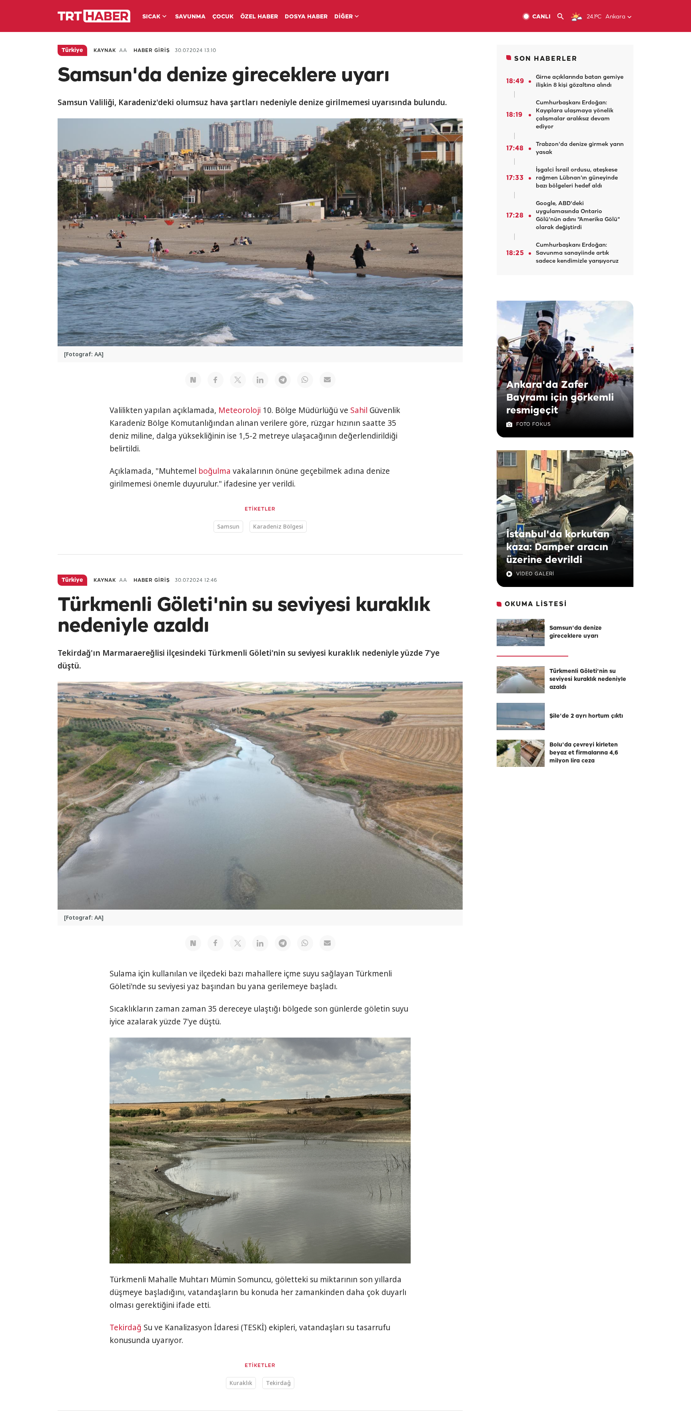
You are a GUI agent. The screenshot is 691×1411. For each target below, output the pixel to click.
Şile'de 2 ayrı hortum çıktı (586, 716)
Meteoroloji (239, 410)
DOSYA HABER (306, 17)
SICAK (151, 17)
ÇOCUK (223, 17)
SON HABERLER (545, 59)
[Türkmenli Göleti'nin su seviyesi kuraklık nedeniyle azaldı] (521, 679)
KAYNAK (105, 50)
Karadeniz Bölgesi (278, 526)
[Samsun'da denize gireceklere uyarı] (521, 632)
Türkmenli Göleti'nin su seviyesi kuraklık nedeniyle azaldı (587, 680)
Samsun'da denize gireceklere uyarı (575, 632)
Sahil (358, 410)
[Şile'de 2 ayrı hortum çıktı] (521, 716)
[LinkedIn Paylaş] (260, 380)
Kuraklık (241, 1383)
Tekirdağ (126, 1327)
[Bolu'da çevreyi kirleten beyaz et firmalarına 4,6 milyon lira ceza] (521, 753)
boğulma (214, 471)
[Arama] (564, 16)
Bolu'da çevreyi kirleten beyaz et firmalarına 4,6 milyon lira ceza (583, 753)
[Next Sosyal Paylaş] (193, 380)
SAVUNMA (190, 17)
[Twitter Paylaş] (238, 380)
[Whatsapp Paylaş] (305, 380)
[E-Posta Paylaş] (328, 380)
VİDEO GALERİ (535, 574)
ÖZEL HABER (259, 17)
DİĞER (343, 17)
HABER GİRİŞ (152, 50)
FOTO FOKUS (533, 424)
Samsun (228, 526)
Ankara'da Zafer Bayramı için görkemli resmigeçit (560, 398)
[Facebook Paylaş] (216, 380)
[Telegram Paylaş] (283, 380)
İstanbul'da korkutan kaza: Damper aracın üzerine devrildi (557, 547)
